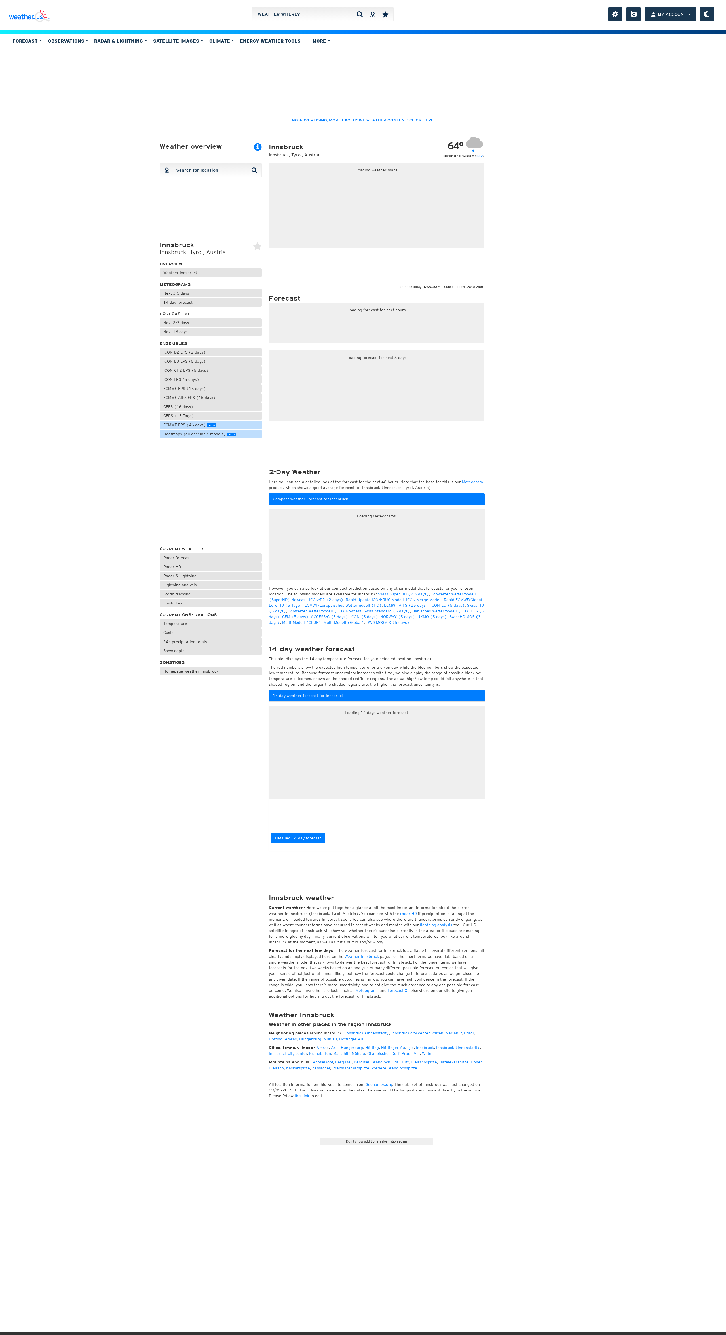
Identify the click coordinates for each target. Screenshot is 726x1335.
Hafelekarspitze (453, 1062)
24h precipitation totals (185, 641)
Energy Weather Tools (270, 40)
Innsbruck (425, 1047)
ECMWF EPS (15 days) (184, 388)
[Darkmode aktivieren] (707, 14)
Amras (291, 1039)
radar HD (408, 913)
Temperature (175, 623)
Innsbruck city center (410, 1033)
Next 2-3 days (176, 322)
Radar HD (172, 566)
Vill (417, 1053)
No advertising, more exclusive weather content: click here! (363, 120)
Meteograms (175, 284)
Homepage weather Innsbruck (190, 671)
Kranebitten (320, 1053)
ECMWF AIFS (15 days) (406, 605)
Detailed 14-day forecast (298, 838)
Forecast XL (175, 314)
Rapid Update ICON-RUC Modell (375, 599)
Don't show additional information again (376, 1141)
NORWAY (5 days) (397, 616)
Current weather (181, 549)
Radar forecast (177, 557)
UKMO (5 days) (432, 616)
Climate (220, 40)
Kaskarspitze (298, 1068)
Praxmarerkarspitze (350, 1068)
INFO (479, 155)
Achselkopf (323, 1062)
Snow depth (174, 650)
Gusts (168, 632)
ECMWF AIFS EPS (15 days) (189, 397)
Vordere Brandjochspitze (394, 1068)
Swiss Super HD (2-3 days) (403, 594)
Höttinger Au (351, 1039)
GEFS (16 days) (178, 406)
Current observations (188, 615)
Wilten (437, 1033)
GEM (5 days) (295, 616)
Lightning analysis (180, 585)
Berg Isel (343, 1062)
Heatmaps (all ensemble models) (199, 434)
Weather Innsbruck (180, 272)
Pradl (469, 1033)
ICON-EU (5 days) (447, 605)
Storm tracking (177, 594)
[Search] (360, 14)
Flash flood (173, 603)
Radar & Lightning (180, 576)
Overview (171, 264)
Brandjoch (381, 1062)
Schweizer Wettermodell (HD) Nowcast (324, 611)
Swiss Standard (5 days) (387, 611)
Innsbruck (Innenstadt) (367, 1033)
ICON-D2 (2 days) (326, 599)
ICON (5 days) (364, 616)
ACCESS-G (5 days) (329, 616)
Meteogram (472, 482)
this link (302, 1095)
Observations (67, 40)
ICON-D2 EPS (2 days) (184, 352)
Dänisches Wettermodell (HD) (440, 611)
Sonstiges (172, 662)
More (320, 40)
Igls (410, 1047)
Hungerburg (310, 1039)
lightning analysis (436, 925)
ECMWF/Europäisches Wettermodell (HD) (343, 605)
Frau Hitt (400, 1062)
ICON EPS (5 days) (181, 379)
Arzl (335, 1047)
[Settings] (615, 14)
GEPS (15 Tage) (178, 415)
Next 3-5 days (176, 293)
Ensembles (173, 343)
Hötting (275, 1039)
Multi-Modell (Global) (344, 622)
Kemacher (321, 1068)
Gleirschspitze (424, 1062)
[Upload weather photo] (633, 14)
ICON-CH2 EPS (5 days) (186, 370)
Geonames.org (379, 1084)
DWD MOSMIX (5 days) (388, 622)
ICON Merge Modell (424, 599)
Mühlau (330, 1039)
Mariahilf (454, 1033)
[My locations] (385, 14)
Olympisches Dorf (383, 1053)
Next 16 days (175, 331)
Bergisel (361, 1062)
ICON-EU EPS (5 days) (184, 361)
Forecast (25, 40)
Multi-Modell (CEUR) (301, 622)
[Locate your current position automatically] (372, 14)
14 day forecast (178, 302)
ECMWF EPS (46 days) (189, 425)
